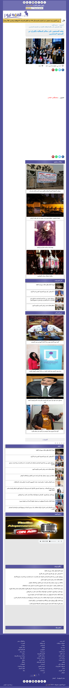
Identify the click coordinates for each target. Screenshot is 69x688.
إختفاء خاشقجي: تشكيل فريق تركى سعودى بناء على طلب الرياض (45, 218)
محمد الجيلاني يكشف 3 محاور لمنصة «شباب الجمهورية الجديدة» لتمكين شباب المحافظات (34, 482)
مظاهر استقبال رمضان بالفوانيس (45, 276)
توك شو (63, 647)
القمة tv (23, 643)
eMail (24, 2)
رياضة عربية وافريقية (19, 655)
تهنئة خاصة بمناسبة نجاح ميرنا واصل (45, 247)
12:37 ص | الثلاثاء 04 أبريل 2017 (53, 66)
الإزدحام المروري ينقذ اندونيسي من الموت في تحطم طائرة (45, 431)
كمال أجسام (22, 668)
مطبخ (23, 660)
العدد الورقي (62, 670)
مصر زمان (22, 651)
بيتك (24, 670)
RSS (27, 2)
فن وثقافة (42, 643)
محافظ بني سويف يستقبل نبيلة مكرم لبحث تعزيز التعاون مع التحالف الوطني (37, 475)
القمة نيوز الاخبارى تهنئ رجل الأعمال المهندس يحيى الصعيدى (45, 342)
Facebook (45, 2)
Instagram (33, 2)
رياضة (23, 653)
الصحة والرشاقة (41, 662)
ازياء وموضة (62, 660)
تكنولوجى (42, 649)
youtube (36, 2)
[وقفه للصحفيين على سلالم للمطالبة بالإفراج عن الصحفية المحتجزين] (56, 70)
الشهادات (22, 664)
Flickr (30, 2)
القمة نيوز (48, 684)
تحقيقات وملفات (61, 643)
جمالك (23, 662)
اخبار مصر (62, 641)
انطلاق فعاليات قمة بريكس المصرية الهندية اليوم (43, 305)
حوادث (43, 641)
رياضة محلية (62, 655)
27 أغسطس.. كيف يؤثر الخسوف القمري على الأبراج (43, 291)
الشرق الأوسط (41, 653)
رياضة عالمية (41, 655)
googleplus (39, 2)
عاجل (63, 668)
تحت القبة (62, 653)
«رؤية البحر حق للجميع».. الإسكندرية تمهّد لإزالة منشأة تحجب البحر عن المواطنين (36, 494)
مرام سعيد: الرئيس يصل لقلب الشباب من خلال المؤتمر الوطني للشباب (45, 371)
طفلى (63, 662)
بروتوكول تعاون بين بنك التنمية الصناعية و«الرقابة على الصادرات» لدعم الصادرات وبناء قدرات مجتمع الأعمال (42, 299)
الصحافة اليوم (21, 649)
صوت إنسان (42, 668)
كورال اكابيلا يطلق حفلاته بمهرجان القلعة (45, 284)
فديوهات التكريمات (60, 666)
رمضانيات (42, 670)
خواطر (63, 672)
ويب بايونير (6, 684)
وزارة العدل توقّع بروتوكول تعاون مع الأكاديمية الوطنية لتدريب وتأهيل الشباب (45, 600)
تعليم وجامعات (21, 666)
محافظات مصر (21, 641)
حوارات (23, 645)
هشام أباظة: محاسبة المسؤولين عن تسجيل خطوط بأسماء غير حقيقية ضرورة (37, 501)
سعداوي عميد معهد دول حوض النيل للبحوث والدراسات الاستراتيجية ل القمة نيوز (45, 401)
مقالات (63, 645)
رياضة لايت (62, 658)
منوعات (63, 649)
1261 (39, 66)
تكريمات (43, 664)
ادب (44, 672)
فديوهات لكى (61, 664)
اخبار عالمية (22, 647)
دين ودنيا (43, 651)
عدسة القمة (62, 651)
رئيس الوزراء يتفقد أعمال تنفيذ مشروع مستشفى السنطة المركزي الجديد (46, 603)
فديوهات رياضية (41, 658)
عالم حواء (22, 658)
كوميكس (42, 645)
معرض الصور (41, 666)
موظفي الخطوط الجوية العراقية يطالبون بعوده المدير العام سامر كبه (45, 191)
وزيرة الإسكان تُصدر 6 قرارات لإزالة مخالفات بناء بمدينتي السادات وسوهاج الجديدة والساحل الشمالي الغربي (32, 508)
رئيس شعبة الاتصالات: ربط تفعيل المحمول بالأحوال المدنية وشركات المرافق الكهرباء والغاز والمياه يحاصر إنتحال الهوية (31, 489)
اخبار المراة (42, 660)
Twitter (42, 2)
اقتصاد (43, 647)
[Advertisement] (45, 84)
